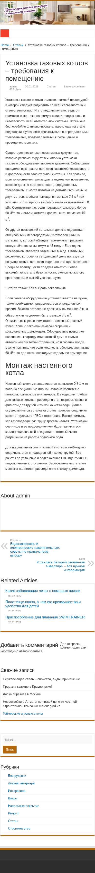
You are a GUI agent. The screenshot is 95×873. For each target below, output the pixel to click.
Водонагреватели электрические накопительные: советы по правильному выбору (35, 548)
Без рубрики (17, 776)
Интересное (16, 791)
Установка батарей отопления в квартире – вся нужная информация (61, 564)
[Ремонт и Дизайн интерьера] (47, 13)
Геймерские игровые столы (23, 713)
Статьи (18, 45)
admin (13, 86)
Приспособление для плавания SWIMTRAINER (45, 617)
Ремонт (13, 813)
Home (4, 45)
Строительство (19, 828)
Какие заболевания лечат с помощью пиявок (42, 591)
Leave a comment (74, 86)
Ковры (12, 798)
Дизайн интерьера (21, 783)
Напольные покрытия (23, 806)
